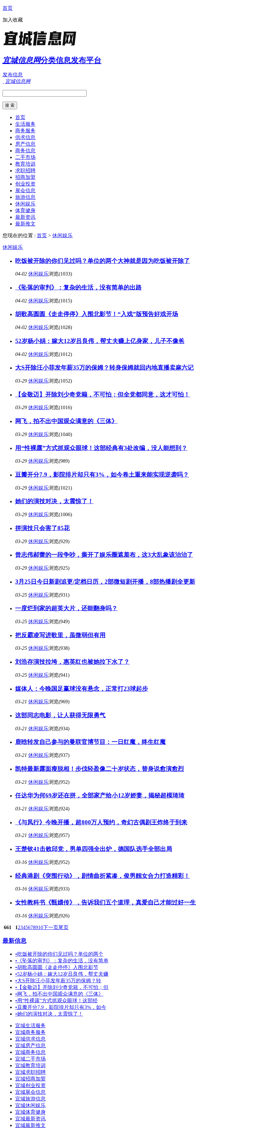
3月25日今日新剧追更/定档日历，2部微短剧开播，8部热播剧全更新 (105, 581)
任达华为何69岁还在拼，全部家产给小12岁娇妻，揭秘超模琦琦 (100, 795)
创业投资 (25, 184)
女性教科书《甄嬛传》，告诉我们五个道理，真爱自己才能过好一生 (105, 902)
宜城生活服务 (30, 1025)
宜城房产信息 (30, 1045)
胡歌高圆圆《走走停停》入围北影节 (56, 967)
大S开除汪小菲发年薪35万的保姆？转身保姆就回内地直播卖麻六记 (104, 367)
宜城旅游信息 (30, 1098)
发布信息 (13, 74)
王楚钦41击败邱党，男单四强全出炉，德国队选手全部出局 (93, 849)
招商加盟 (25, 177)
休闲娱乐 (25, 203)
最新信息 (15, 940)
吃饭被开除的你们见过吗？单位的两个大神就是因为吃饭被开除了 (102, 260)
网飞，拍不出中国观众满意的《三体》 (66, 421)
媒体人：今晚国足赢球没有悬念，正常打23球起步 (81, 688)
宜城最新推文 (30, 1125)
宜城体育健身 (30, 1112)
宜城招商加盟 (30, 1078)
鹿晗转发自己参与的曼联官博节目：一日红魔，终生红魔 (90, 741)
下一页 (50, 927)
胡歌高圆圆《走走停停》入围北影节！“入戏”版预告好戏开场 (96, 314)
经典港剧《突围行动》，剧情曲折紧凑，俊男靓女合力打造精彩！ (102, 875)
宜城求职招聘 (30, 1072)
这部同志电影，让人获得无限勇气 (60, 715)
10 (40, 927)
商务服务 (25, 130)
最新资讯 (25, 217)
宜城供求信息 (30, 1039)
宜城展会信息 (30, 1092)
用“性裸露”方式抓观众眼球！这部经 (56, 1000)
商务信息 (25, 150)
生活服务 (25, 124)
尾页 (63, 927)
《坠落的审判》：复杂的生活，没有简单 (61, 960)
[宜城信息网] (42, 45)
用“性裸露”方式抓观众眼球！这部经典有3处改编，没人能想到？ (101, 448)
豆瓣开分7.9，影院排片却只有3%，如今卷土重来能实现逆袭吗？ (102, 474)
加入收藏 (13, 19)
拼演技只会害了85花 (42, 528)
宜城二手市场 (30, 1058)
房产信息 (25, 144)
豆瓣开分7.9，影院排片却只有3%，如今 (60, 1007)
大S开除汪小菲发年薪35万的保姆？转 (58, 980)
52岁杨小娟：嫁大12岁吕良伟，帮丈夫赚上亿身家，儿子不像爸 (100, 341)
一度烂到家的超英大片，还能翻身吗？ (66, 608)
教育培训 (25, 164)
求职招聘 (25, 170)
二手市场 (25, 157)
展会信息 (25, 190)
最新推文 (25, 223)
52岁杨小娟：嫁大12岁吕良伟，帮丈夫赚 (61, 974)
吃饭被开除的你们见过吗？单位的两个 (59, 954)
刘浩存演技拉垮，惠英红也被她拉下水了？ (72, 661)
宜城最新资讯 (30, 1118)
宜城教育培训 (30, 1065)
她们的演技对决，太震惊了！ (54, 501)
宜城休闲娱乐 (30, 1105)
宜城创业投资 (30, 1085)
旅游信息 (25, 197)
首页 (8, 8)
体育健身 (25, 210)
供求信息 (25, 137)
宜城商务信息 (30, 1052)
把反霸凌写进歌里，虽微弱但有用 (60, 635)
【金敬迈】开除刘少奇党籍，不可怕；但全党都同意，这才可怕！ (102, 394)
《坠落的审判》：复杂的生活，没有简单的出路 (78, 287)
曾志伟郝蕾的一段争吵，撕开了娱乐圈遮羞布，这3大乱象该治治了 (104, 554)
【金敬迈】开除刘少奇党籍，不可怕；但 (61, 987)
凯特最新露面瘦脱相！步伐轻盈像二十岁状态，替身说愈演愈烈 (99, 768)
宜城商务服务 (30, 1032)
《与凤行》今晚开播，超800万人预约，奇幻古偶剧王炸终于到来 (101, 822)
